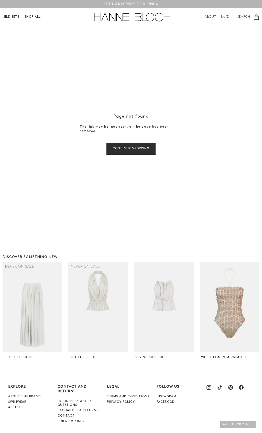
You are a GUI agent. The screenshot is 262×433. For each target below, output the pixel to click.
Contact (66, 415)
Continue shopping (131, 148)
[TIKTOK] (219, 387)
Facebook (166, 402)
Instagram (167, 396)
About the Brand (24, 396)
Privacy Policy (121, 402)
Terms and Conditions (128, 396)
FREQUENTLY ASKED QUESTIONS (74, 403)
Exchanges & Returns (78, 410)
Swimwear (17, 402)
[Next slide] (57, 307)
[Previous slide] (7, 307)
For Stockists (71, 421)
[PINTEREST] (230, 387)
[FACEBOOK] (241, 387)
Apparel (15, 407)
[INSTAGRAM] (209, 387)
